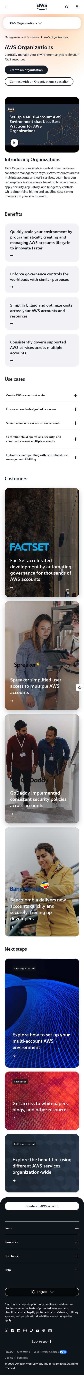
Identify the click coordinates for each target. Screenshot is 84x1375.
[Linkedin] (18, 1331)
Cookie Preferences (16, 1357)
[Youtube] (37, 1331)
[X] (6, 1331)
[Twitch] (31, 1331)
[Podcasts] (43, 1331)
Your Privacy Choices (46, 1351)
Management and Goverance (22, 37)
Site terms (23, 1351)
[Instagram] (25, 1331)
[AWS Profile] (77, 7)
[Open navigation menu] (6, 7)
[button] (25, 23)
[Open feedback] (79, 687)
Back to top (39, 1341)
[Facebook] (12, 1331)
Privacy (9, 1351)
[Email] (50, 1331)
